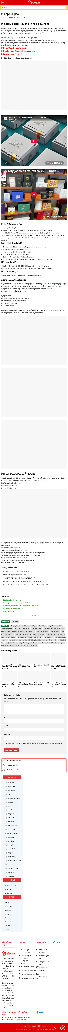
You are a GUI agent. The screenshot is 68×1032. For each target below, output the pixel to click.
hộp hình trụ (30, 631)
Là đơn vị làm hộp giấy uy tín (10, 38)
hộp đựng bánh (7, 629)
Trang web (7, 734)
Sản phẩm (19, 18)
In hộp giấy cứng (15, 640)
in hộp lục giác (11, 643)
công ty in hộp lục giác (19, 626)
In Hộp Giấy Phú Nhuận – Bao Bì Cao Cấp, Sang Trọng (20, 606)
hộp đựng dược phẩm (22, 629)
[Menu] (3, 2)
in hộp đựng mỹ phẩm (35, 637)
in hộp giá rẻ (48, 637)
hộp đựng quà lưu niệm (51, 629)
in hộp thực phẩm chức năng (52, 643)
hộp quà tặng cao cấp (23, 634)
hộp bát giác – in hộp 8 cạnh (12, 600)
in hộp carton (10, 637)
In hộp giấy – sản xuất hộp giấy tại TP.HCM (17, 603)
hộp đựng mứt (36, 629)
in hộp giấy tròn (60, 286)
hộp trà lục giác (39, 634)
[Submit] (64, 7)
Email (6, 726)
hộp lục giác (54, 631)
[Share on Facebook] (33, 616)
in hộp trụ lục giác (30, 646)
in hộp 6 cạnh (51, 634)
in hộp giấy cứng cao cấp (32, 640)
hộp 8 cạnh (42, 626)
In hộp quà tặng (8, 611)
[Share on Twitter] (35, 616)
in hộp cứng (22, 637)
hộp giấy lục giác (18, 631)
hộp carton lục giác (55, 626)
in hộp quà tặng (23, 643)
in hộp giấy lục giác (50, 640)
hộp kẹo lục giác (42, 631)
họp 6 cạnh (33, 626)
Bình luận (7, 702)
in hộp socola (35, 643)
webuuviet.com (49, 1029)
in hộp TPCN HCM (16, 646)
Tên (5, 717)
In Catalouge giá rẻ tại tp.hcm (13, 608)
